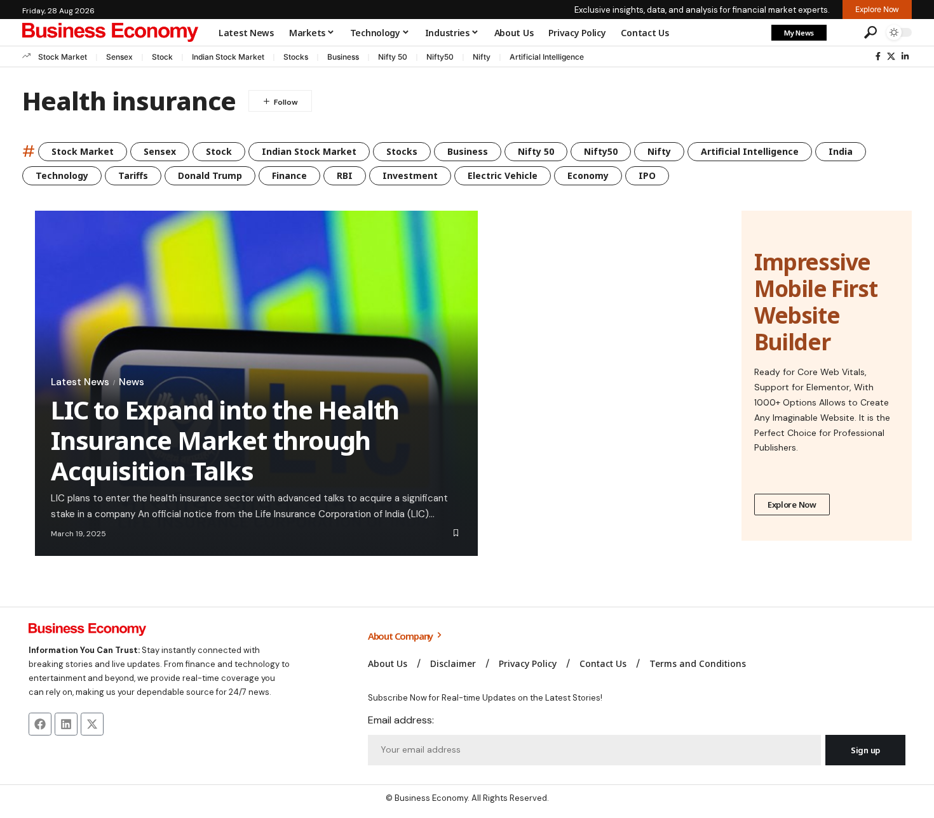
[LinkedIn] (905, 56)
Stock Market (62, 57)
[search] (870, 32)
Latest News (80, 382)
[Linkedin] (66, 724)
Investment (410, 175)
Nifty (482, 57)
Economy (588, 175)
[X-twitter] (92, 724)
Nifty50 (440, 57)
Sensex (119, 57)
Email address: (401, 720)
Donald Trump (210, 175)
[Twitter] (891, 56)
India (841, 151)
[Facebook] (878, 56)
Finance (289, 175)
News (131, 382)
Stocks (295, 57)
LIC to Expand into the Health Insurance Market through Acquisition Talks (225, 440)
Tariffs (133, 175)
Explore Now (792, 504)
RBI (345, 175)
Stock (162, 57)
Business (343, 57)
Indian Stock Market (228, 57)
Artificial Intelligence (547, 57)
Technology (62, 175)
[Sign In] (843, 32)
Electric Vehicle (503, 175)
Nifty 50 (392, 57)
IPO (647, 175)
